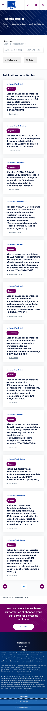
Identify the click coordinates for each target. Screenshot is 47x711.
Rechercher (9, 41)
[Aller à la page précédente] (5, 586)
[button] (43, 5)
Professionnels (23, 643)
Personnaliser (23, 708)
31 (25, 586)
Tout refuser (23, 702)
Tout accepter (23, 696)
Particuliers (23, 646)
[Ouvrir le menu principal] (3, 5)
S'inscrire (23, 627)
